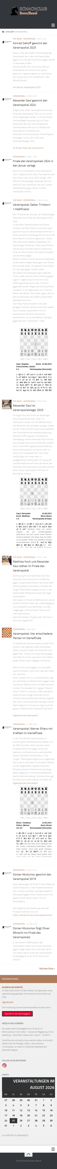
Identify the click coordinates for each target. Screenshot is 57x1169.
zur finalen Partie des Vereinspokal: (28, 148)
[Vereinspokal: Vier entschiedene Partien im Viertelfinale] (7, 632)
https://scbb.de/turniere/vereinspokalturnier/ (32, 915)
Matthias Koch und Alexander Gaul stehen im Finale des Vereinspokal (31, 566)
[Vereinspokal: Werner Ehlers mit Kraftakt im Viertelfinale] (7, 727)
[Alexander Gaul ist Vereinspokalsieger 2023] (7, 404)
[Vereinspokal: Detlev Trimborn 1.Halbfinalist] (7, 203)
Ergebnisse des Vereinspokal (25, 715)
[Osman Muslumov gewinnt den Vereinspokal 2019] (7, 873)
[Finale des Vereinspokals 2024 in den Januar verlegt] (7, 160)
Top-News (17, 39)
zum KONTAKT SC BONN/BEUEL (15, 1135)
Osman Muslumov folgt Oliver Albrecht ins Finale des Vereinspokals (31, 933)
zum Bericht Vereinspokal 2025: (27, 87)
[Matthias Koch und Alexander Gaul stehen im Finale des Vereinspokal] (7, 560)
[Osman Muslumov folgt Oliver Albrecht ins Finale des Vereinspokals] (7, 927)
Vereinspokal (29, 39)
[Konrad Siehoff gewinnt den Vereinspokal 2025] (7, 42)
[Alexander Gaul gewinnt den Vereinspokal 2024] (7, 99)
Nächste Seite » (47, 968)
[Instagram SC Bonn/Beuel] (4, 1065)
